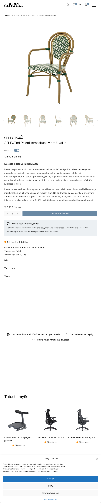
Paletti (19, 251)
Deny (50, 486)
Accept (50, 478)
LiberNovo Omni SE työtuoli (50, 437)
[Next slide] (97, 120)
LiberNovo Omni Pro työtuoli (82, 437)
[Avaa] (94, 5)
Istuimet (17, 247)
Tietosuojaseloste (50, 499)
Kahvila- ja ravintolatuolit (34, 247)
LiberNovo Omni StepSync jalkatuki (17, 439)
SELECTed (21, 254)
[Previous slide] (4, 120)
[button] (97, 458)
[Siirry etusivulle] (13, 5)
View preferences (50, 493)
